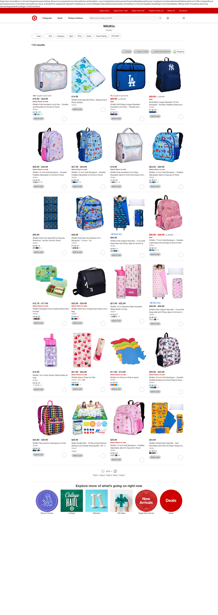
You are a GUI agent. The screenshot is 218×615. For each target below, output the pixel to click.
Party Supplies (57, 4)
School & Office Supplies (198, 1)
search (160, 18)
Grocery (114, 1)
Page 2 (102, 475)
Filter (39, 36)
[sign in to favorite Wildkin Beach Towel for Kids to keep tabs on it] (103, 389)
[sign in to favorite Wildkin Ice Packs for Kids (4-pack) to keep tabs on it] (142, 389)
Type (71, 36)
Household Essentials (126, 1)
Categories (47, 18)
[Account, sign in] (172, 18)
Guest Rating (101, 36)
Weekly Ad (175, 4)
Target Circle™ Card (121, 11)
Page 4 (115, 475)
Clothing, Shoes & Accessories (55, 1)
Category (60, 36)
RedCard (17, 6)
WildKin (74, 243)
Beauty (142, 1)
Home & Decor (74, 1)
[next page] (115, 471)
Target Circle (26, 6)
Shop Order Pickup (187, 4)
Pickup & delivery (75, 18)
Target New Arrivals (8, 1)
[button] (116, 234)
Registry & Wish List (156, 11)
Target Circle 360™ (138, 11)
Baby (137, 1)
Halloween (38, 1)
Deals (108, 4)
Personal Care (151, 1)
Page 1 (96, 475)
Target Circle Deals (163, 4)
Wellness (184, 1)
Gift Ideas (66, 4)
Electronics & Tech (13, 4)
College (31, 1)
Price (80, 36)
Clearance (115, 4)
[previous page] (103, 471)
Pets (173, 1)
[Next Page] (184, 36)
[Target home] (34, 18)
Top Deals (152, 4)
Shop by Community (87, 4)
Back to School (22, 1)
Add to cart (38, 118)
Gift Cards (74, 4)
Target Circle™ (105, 11)
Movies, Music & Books (41, 4)
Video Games (26, 4)
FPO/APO (115, 36)
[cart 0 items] (183, 18)
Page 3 (109, 475)
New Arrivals (125, 4)
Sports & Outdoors (164, 1)
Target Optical (100, 4)
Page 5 (122, 475)
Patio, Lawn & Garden (102, 1)
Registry (10, 6)
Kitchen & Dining (87, 1)
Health (178, 1)
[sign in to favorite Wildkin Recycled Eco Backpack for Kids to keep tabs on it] (64, 455)
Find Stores (35, 6)
